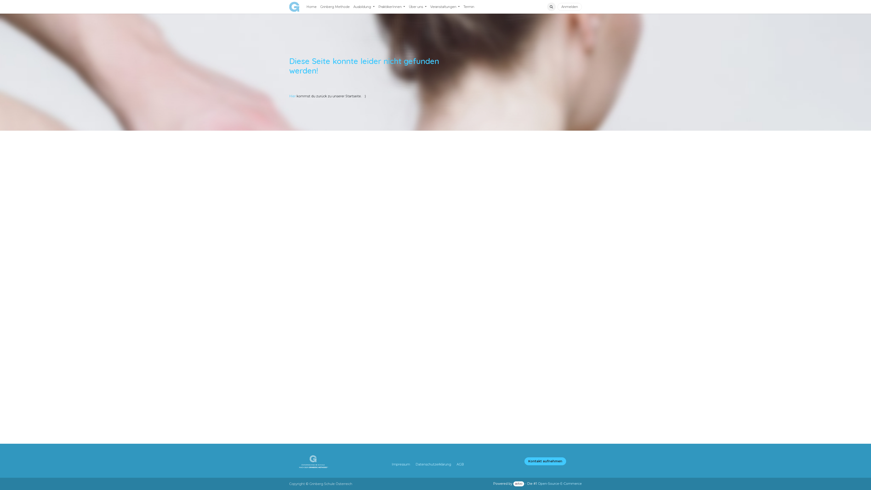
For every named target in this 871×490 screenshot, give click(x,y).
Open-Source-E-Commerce (560, 484)
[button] (551, 6)
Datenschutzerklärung (433, 464)
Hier (293, 96)
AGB (460, 464)
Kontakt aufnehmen (545, 461)
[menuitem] (311, 7)
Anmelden (569, 7)
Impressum (401, 464)
